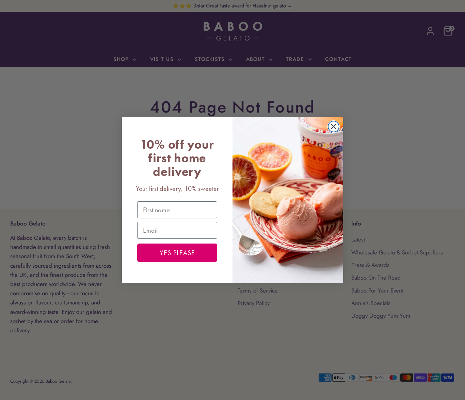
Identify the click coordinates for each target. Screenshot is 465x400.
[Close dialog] (333, 126)
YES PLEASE (177, 253)
